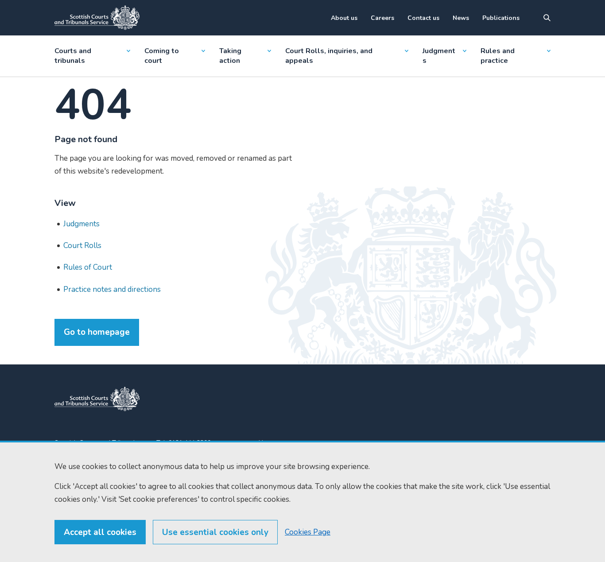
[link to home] (97, 399)
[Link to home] (97, 17)
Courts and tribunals (72, 56)
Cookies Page (307, 532)
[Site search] (547, 17)
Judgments (439, 56)
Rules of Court (87, 267)
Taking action (230, 56)
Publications (501, 18)
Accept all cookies (100, 532)
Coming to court (161, 56)
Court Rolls (82, 245)
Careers (382, 18)
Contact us (423, 18)
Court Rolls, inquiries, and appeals (328, 56)
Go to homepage (97, 332)
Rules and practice (498, 56)
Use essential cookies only (215, 532)
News (461, 18)
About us (344, 18)
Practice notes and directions (112, 289)
